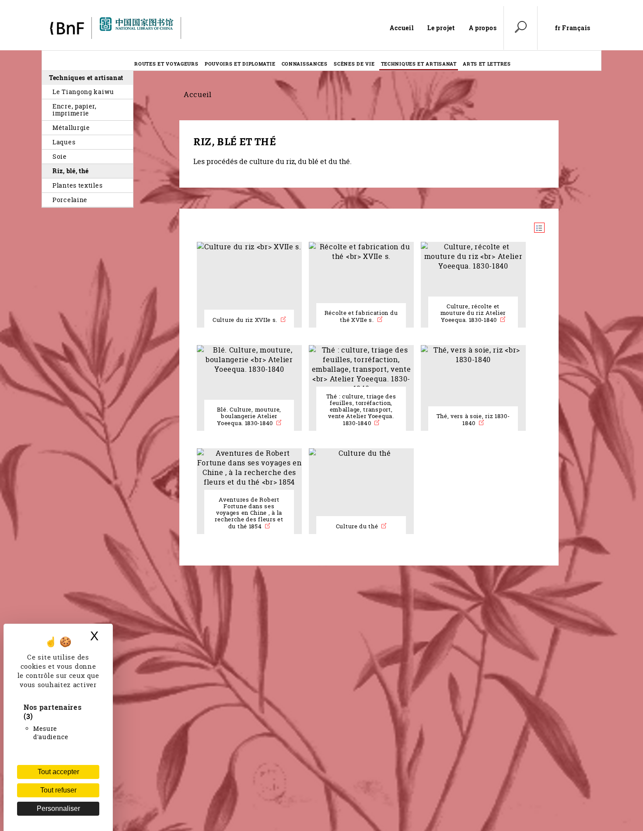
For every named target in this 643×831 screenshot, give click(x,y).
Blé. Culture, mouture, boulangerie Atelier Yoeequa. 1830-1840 (249, 416)
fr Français (573, 28)
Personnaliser (58, 808)
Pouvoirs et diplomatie (240, 63)
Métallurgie (71, 127)
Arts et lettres (487, 63)
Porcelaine (69, 200)
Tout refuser (58, 790)
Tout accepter (58, 771)
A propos (483, 28)
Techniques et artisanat (419, 63)
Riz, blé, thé (70, 171)
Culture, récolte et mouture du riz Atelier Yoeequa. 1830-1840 (473, 313)
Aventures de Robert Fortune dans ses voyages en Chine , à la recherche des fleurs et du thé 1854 (249, 513)
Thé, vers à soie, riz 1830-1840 (473, 419)
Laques (63, 142)
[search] (520, 28)
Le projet (440, 28)
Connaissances (305, 63)
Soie (59, 156)
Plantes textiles (77, 185)
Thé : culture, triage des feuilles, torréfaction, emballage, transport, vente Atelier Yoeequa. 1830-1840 (361, 410)
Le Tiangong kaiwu (83, 91)
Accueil (401, 28)
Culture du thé (358, 526)
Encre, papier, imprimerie (74, 109)
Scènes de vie (354, 63)
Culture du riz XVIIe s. (246, 320)
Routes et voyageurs (166, 63)
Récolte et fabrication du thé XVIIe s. (361, 316)
